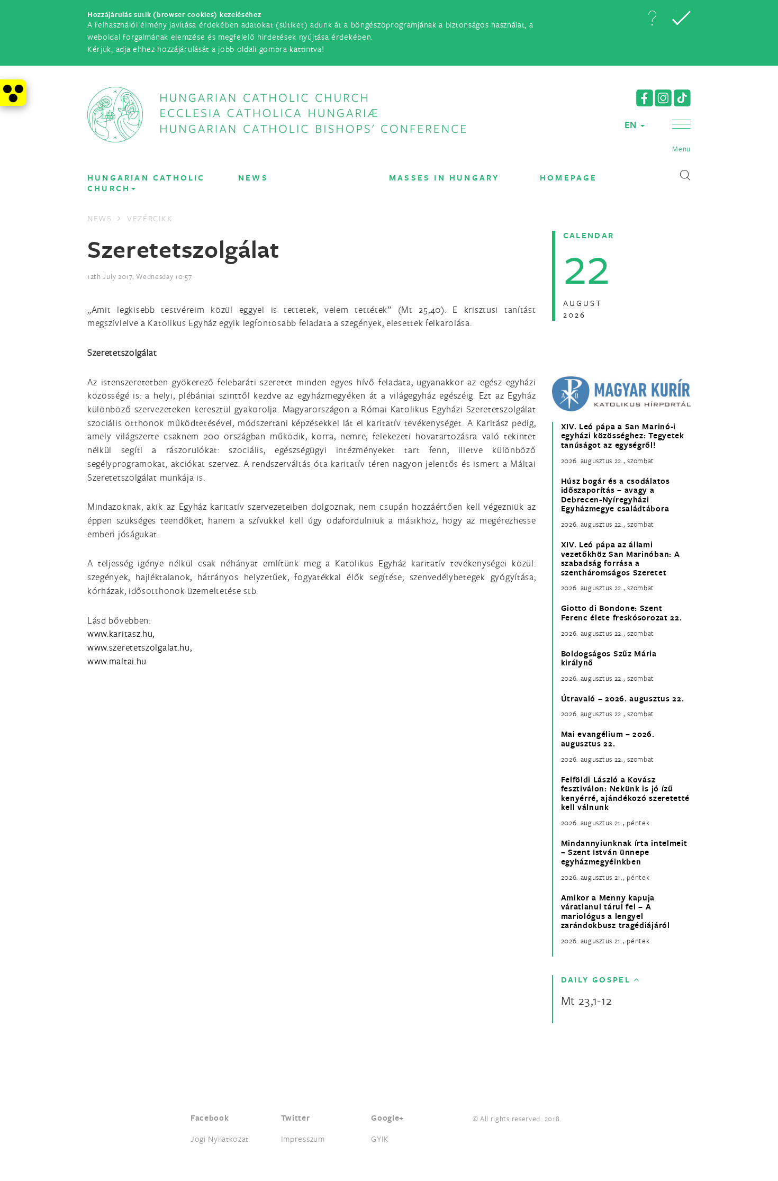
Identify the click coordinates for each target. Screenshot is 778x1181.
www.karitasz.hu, (121, 633)
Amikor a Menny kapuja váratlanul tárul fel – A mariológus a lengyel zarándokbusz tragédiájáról (615, 911)
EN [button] (632, 125)
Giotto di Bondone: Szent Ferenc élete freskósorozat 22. (621, 612)
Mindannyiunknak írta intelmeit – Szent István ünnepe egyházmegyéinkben (624, 853)
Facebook (210, 1117)
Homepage (569, 177)
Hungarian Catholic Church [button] (146, 183)
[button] (652, 18)
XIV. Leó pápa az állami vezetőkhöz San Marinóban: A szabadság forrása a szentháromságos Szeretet (620, 558)
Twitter (295, 1117)
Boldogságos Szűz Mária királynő (609, 658)
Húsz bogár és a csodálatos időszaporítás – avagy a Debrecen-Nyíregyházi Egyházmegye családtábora (615, 494)
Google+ (387, 1117)
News (253, 177)
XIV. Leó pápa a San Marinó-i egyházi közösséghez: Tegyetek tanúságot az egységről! (622, 436)
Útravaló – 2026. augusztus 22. (622, 699)
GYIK (380, 1138)
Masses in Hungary (444, 177)
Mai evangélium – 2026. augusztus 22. (608, 738)
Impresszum (303, 1138)
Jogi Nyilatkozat (220, 1138)
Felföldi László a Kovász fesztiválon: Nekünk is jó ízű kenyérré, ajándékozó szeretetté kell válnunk (625, 793)
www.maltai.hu (117, 661)
